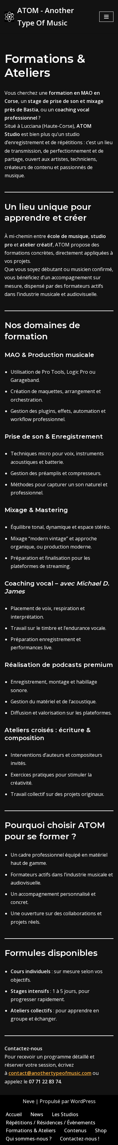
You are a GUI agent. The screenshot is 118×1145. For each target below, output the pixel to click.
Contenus (75, 1130)
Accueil (14, 1114)
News (36, 1114)
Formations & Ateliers (31, 1130)
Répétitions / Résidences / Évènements (50, 1122)
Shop (101, 1130)
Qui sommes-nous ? (28, 1138)
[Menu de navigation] (106, 17)
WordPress (83, 1101)
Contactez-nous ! (79, 1138)
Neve (28, 1101)
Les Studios (65, 1114)
